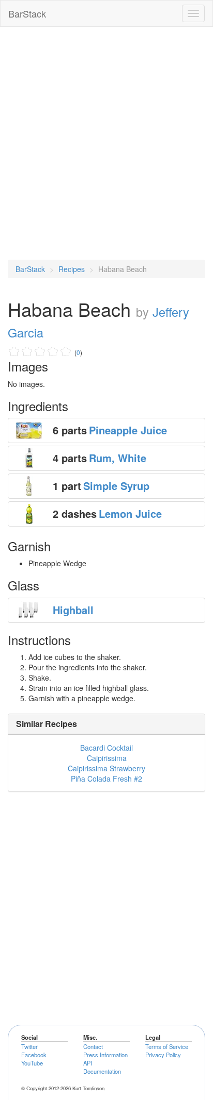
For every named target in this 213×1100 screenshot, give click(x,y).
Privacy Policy (163, 1055)
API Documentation (102, 1067)
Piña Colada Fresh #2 (106, 778)
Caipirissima (107, 758)
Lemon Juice (130, 513)
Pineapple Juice (128, 429)
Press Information (105, 1055)
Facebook (34, 1055)
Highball (73, 609)
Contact (93, 1046)
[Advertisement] (106, 143)
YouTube (32, 1063)
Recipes (71, 269)
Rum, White (117, 457)
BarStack (27, 13)
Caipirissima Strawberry (106, 768)
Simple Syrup (116, 485)
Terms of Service (166, 1046)
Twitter (29, 1046)
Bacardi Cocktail (106, 747)
